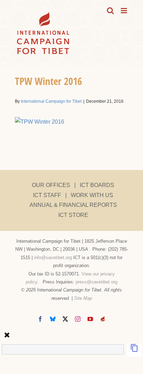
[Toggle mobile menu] (124, 10)
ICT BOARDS (97, 185)
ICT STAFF (47, 195)
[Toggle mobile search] (110, 10)
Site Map (83, 298)
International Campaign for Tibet (51, 101)
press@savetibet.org (96, 282)
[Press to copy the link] (134, 350)
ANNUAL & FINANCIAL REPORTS (73, 205)
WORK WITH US (92, 195)
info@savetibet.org (53, 257)
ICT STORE (73, 215)
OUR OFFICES (51, 185)
